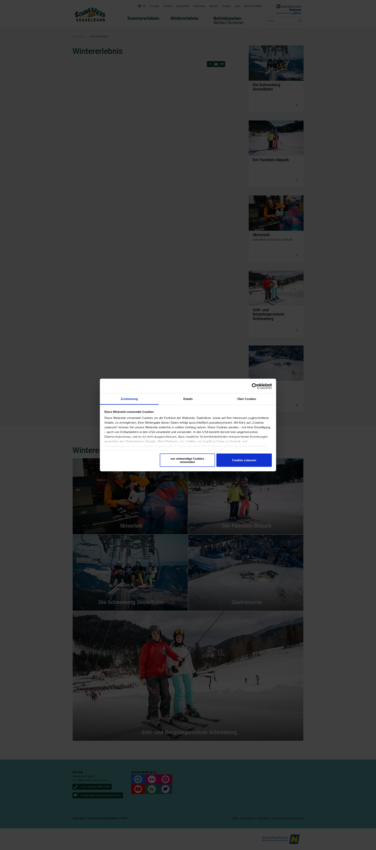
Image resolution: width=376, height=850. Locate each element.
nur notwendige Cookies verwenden (187, 460)
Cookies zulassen (244, 460)
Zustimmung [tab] (129, 399)
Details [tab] (188, 399)
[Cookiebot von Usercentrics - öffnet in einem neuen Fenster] (255, 386)
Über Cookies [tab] (246, 399)
